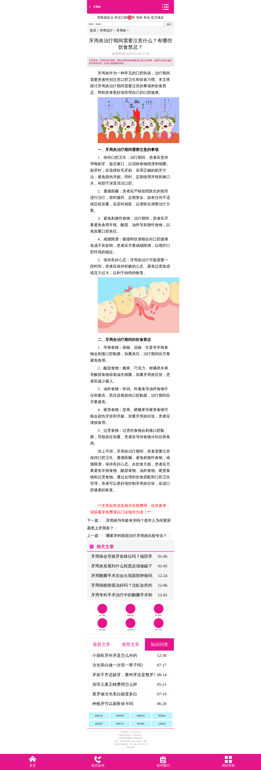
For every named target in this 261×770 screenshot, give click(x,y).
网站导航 (130, 747)
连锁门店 (120, 724)
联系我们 (162, 716)
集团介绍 (99, 716)
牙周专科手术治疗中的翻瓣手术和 (121, 595)
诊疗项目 (102, 615)
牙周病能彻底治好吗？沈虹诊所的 (121, 585)
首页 (93, 30)
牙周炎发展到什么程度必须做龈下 (121, 566)
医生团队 (158, 615)
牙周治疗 (106, 30)
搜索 (168, 24)
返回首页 (99, 724)
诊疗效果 (102, 630)
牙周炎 (97, 6)
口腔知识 (130, 630)
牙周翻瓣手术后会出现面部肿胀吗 (121, 575)
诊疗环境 (158, 630)
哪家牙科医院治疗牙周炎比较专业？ (136, 536)
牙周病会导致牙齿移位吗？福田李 (121, 556)
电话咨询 (97, 765)
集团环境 (120, 716)
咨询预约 (163, 765)
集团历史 (141, 716)
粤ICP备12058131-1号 (139, 744)
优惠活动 (130, 615)
